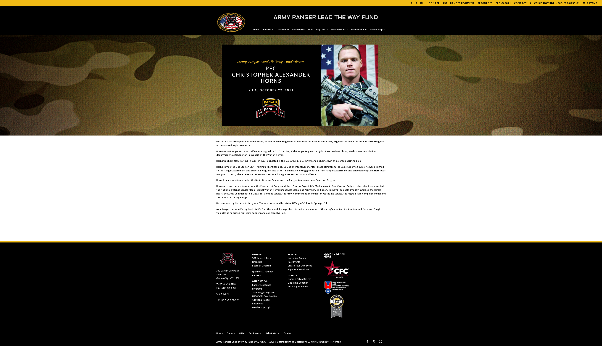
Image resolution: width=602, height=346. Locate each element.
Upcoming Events (297, 258)
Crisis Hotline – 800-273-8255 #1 (557, 3)
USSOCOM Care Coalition (265, 296)
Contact (288, 333)
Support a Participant (299, 269)
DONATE (434, 3)
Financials (257, 261)
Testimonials (282, 29)
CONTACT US (522, 3)
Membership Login (261, 307)
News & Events (338, 29)
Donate (231, 333)
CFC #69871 (503, 3)
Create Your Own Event (300, 265)
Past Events (294, 261)
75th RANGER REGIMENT (459, 3)
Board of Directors (261, 265)
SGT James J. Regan (262, 258)
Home (256, 29)
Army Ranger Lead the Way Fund (234, 341)
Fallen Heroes (299, 29)
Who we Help (376, 29)
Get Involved (357, 29)
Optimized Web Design (290, 341)
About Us (266, 29)
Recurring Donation (298, 286)
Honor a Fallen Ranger (299, 278)
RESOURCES (485, 3)
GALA (242, 333)
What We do (273, 333)
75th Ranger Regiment (263, 292)
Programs (320, 29)
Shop (310, 29)
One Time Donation (298, 282)
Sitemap (336, 341)
